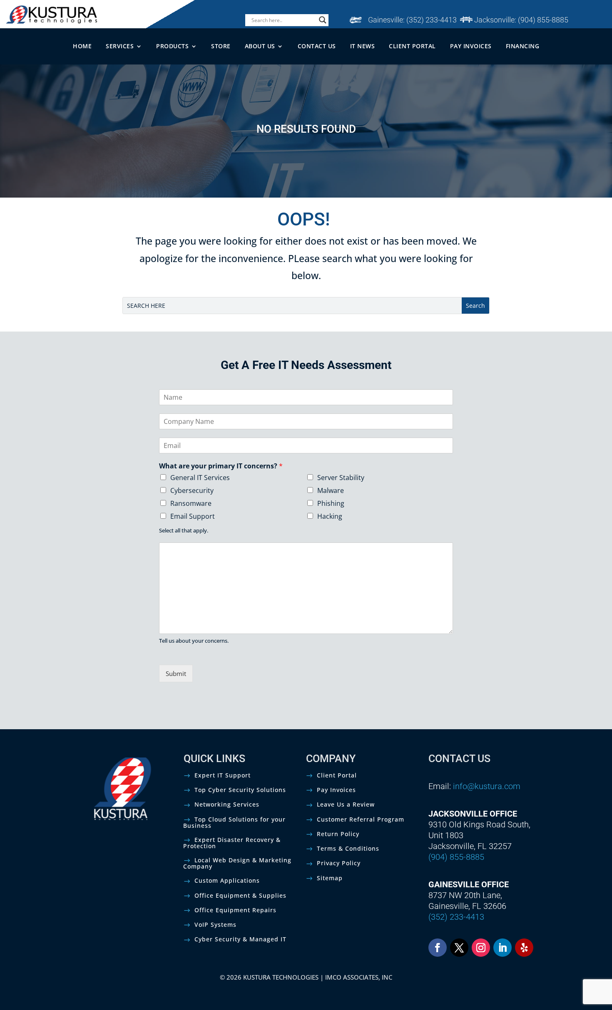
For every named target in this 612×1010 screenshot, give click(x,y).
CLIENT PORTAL (412, 46)
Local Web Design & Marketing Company (237, 863)
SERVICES (120, 46)
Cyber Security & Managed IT (240, 939)
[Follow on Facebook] (437, 947)
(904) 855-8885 (543, 19)
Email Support (192, 516)
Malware (330, 490)
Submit (176, 673)
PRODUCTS (172, 46)
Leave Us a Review (346, 804)
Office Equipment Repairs (235, 910)
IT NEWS (362, 46)
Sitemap (330, 878)
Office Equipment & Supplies (240, 895)
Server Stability (340, 477)
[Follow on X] (459, 947)
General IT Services (200, 477)
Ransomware (190, 503)
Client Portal (337, 775)
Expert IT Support (222, 775)
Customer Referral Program (360, 819)
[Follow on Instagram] (481, 947)
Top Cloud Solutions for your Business (234, 822)
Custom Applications (227, 880)
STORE (221, 46)
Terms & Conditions (348, 848)
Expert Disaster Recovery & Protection (232, 843)
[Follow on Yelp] (524, 947)
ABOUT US (260, 46)
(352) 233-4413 (431, 19)
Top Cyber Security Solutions (240, 790)
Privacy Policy (339, 863)
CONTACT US (317, 46)
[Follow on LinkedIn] (502, 947)
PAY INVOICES (471, 46)
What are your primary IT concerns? (221, 466)
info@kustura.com (486, 786)
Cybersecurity (192, 490)
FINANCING (523, 46)
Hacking (329, 516)
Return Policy (338, 834)
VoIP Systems (215, 924)
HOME (82, 46)
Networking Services (226, 804)
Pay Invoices (336, 790)
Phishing (330, 503)
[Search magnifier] (322, 20)
